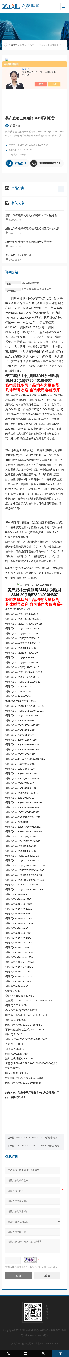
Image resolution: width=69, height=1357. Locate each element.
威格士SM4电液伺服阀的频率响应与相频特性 (31, 215)
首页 (22, 45)
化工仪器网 (27, 1343)
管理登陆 (39, 1343)
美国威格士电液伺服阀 (18, 255)
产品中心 (31, 45)
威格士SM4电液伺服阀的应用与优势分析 (28, 241)
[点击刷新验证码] (30, 1260)
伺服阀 (65, 45)
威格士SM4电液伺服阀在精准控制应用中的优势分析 (34, 228)
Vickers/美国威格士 (49, 45)
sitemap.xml (52, 1343)
